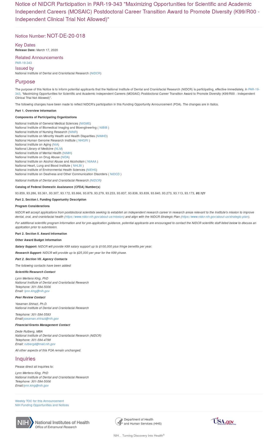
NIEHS (91, 169)
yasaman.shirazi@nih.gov (41, 318)
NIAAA (91, 161)
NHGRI (83, 140)
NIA (55, 144)
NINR (73, 132)
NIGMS (85, 123)
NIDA (65, 157)
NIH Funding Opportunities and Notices (42, 405)
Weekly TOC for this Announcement (39, 401)
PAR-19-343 (23, 62)
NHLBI (77, 165)
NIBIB (103, 127)
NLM (58, 148)
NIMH (67, 153)
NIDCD (115, 174)
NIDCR (95, 73)
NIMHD (102, 136)
